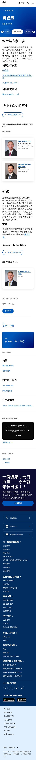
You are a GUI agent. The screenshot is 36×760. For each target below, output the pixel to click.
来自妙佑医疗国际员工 (10, 299)
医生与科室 (18, 31)
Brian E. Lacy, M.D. (24, 141)
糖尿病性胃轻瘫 (8, 366)
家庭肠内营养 (7, 391)
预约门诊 (9, 24)
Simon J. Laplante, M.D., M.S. (24, 165)
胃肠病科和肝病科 (10, 83)
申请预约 (8, 311)
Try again (18, 435)
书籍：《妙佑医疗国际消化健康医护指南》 (17, 406)
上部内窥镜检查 (8, 386)
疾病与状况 (9, 10)
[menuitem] (17, 32)
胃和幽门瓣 (6, 371)
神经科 (5, 70)
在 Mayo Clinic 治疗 (9, 304)
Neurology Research (10, 94)
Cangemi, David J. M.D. (24, 273)
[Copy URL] (28, 430)
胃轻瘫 (8, 18)
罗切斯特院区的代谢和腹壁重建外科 (17, 76)
